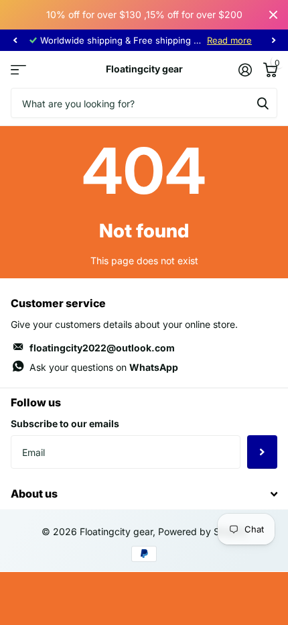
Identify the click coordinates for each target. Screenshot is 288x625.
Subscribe (262, 452)
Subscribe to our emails (65, 423)
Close (273, 15)
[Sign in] (245, 70)
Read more (229, 40)
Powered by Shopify (202, 531)
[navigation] (14, 40)
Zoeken (262, 103)
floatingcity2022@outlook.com (102, 347)
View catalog (18, 69)
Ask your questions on (103, 367)
